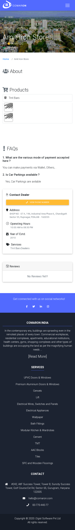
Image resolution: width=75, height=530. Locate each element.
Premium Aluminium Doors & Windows (37, 384)
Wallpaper (37, 417)
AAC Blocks (37, 450)
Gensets (37, 390)
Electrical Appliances (37, 410)
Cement (37, 436)
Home (6, 59)
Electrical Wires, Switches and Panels (37, 404)
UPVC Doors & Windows (37, 377)
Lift (37, 397)
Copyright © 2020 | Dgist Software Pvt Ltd (37, 520)
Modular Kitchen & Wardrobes (37, 430)
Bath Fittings (37, 423)
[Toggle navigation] (67, 5)
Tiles (37, 456)
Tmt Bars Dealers (19, 248)
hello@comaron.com (40, 498)
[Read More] (37, 356)
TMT (37, 443)
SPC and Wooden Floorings (37, 463)
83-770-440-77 (40, 505)
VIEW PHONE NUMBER (38, 202)
